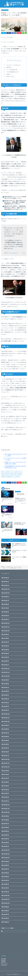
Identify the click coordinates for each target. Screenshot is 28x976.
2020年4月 (6, 835)
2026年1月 (6, 585)
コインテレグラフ (13, 252)
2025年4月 (6, 612)
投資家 (4, 476)
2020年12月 (6, 804)
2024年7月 (6, 642)
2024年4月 (6, 653)
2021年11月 (6, 763)
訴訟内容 (8, 67)
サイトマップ (4, 963)
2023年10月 (6, 676)
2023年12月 (6, 668)
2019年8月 (6, 865)
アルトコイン (19, 471)
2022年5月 (6, 740)
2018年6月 (6, 918)
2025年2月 (6, 619)
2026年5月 (6, 577)
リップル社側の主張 (11, 69)
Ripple (4, 474)
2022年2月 (6, 751)
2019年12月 (6, 850)
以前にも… (9, 74)
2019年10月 (6, 857)
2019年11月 (6, 854)
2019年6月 (6, 873)
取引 (12, 474)
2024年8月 (6, 638)
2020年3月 (6, 838)
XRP (8, 474)
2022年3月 (6, 748)
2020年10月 (6, 812)
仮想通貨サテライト (10, 476)
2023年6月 (6, 691)
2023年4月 (6, 698)
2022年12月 (6, 714)
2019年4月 (6, 880)
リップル (4, 471)
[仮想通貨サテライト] (14, 5)
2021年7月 (6, 778)
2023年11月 (6, 672)
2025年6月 (6, 604)
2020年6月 (6, 827)
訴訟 (21, 474)
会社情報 (3, 958)
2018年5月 (6, 922)
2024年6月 (6, 646)
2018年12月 (6, 895)
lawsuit (18, 476)
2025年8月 (6, 596)
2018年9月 (6, 907)
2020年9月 (6, 816)
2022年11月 (6, 717)
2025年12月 (6, 589)
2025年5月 (6, 608)
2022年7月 (6, 733)
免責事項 (3, 962)
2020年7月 (6, 823)
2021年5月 (6, 785)
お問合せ (3, 960)
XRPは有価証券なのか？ (12, 72)
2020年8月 (6, 819)
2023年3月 (6, 702)
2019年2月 (6, 888)
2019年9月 (6, 861)
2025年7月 (6, 600)
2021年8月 (6, 774)
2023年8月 (6, 683)
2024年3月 (6, 657)
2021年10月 (6, 767)
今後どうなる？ (10, 76)
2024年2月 (6, 661)
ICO (16, 474)
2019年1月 (6, 891)
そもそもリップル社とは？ (13, 65)
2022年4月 (6, 744)
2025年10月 (6, 593)
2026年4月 (6, 581)
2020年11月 (6, 808)
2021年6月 (6, 782)
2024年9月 (6, 634)
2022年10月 (6, 721)
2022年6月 (6, 736)
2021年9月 (6, 770)
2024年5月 (6, 649)
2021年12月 (6, 759)
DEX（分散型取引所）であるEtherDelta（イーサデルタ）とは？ (19, 545)
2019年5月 (6, 876)
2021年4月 (6, 789)
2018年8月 (6, 910)
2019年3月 (6, 884)
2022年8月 (6, 729)
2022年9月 (6, 725)
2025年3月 (6, 615)
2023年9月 (6, 680)
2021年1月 (6, 801)
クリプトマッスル (5, 10)
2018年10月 (6, 903)
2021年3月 (6, 793)
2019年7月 (6, 869)
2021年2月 (6, 797)
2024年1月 (6, 664)
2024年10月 (6, 630)
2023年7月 (6, 687)
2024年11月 (6, 627)
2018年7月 (6, 914)
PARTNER (4, 965)
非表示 (18, 60)
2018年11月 (6, 899)
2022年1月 (6, 755)
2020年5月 (6, 831)
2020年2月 (6, 842)
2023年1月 (6, 710)
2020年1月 (6, 846)
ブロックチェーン (11, 471)
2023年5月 (6, 695)
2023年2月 (6, 706)
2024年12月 (6, 623)
